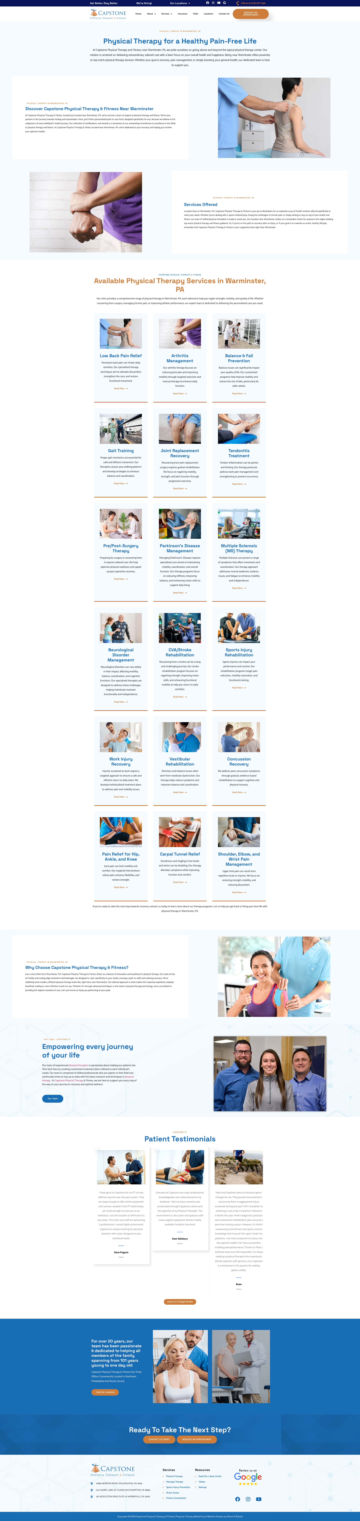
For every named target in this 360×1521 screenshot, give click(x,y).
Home (138, 14)
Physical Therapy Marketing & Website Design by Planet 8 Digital (209, 1516)
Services (165, 14)
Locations (208, 14)
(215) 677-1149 (258, 3)
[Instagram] (213, 3)
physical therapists (78, 1065)
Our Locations (178, 3)
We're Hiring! (144, 3)
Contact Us (224, 14)
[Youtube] (219, 3)
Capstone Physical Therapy (69, 1080)
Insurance (182, 14)
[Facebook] (207, 3)
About (150, 14)
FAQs (195, 14)
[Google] (224, 3)
